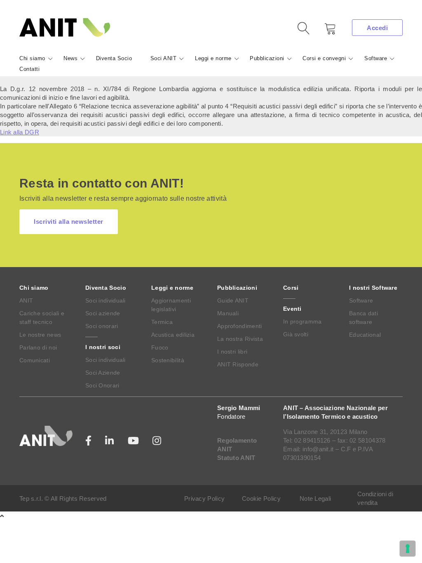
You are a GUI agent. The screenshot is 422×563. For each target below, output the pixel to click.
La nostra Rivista (240, 338)
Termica (162, 322)
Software (375, 58)
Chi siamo (32, 58)
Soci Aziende (102, 372)
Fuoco (160, 347)
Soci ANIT (163, 58)
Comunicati (34, 360)
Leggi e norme (213, 58)
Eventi (292, 308)
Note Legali (315, 498)
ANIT (26, 300)
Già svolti (295, 334)
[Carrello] (324, 31)
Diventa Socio (114, 58)
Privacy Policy (204, 498)
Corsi (291, 287)
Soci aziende (102, 313)
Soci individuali (105, 300)
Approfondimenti (239, 326)
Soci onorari (101, 326)
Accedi (377, 27)
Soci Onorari (102, 385)
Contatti (29, 69)
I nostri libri (232, 351)
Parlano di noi (38, 347)
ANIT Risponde (237, 364)
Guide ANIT (233, 300)
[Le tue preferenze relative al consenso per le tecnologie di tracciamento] (407, 548)
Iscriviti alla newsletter (68, 221)
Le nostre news (40, 334)
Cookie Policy (261, 498)
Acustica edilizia (173, 334)
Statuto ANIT (236, 457)
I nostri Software (373, 287)
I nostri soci (102, 347)
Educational (365, 334)
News (70, 58)
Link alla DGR (19, 132)
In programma (302, 321)
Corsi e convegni (324, 58)
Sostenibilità (167, 360)
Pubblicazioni (267, 58)
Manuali (228, 313)
